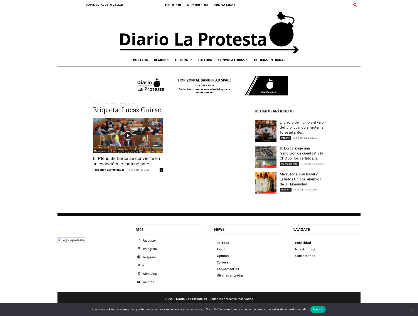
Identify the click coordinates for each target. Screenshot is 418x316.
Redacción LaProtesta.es (108, 169)
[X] (139, 265)
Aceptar (318, 309)
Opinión (285, 189)
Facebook (149, 240)
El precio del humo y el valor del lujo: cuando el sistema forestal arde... (302, 127)
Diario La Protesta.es (192, 299)
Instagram (149, 249)
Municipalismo (289, 163)
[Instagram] (139, 249)
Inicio (96, 103)
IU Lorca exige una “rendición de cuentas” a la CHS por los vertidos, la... (301, 153)
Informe (285, 137)
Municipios (100, 151)
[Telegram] (139, 257)
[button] (355, 5)
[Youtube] (139, 282)
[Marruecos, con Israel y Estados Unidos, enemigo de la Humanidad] (265, 183)
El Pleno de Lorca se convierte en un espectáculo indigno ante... (126, 161)
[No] (412, 309)
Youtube (148, 282)
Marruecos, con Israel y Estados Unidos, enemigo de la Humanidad (301, 179)
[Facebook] (139, 241)
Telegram (149, 257)
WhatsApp (149, 273)
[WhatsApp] (139, 274)
